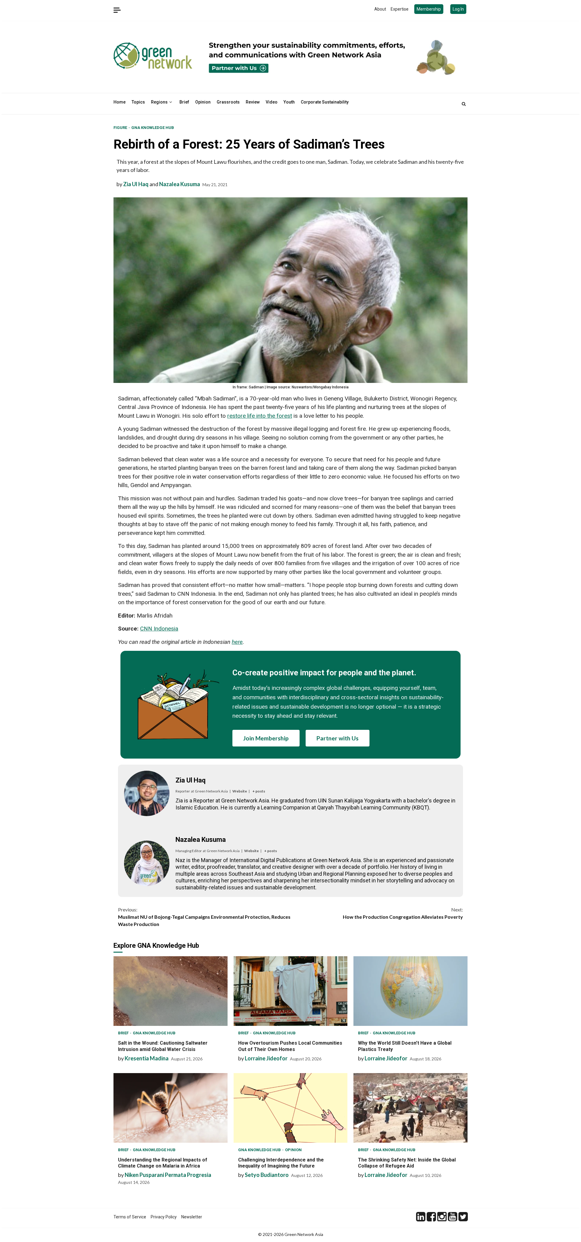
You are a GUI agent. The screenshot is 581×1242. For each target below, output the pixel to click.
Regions (159, 102)
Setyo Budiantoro (267, 1174)
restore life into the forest (259, 415)
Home (119, 102)
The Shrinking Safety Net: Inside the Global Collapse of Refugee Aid (410, 1108)
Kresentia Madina (147, 1058)
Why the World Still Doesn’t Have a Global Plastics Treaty (410, 991)
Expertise (400, 9)
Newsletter (191, 1216)
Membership (429, 9)
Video (271, 102)
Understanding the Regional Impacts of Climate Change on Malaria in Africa (170, 1108)
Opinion (203, 102)
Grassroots (228, 102)
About (380, 9)
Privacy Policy (164, 1216)
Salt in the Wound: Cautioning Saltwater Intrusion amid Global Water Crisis (170, 991)
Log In (458, 9)
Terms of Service (129, 1216)
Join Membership (266, 738)
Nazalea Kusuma (179, 184)
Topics (138, 102)
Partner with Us (338, 738)
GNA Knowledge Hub (152, 127)
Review (253, 102)
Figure (120, 127)
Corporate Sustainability (325, 102)
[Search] (464, 104)
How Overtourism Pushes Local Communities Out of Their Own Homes (291, 991)
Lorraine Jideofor (266, 1058)
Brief (184, 102)
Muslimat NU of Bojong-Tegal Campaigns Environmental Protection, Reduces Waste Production (204, 917)
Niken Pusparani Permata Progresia (168, 1174)
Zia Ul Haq (136, 184)
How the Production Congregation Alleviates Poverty (403, 913)
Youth (289, 102)
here (237, 641)
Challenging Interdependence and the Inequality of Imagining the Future (291, 1108)
